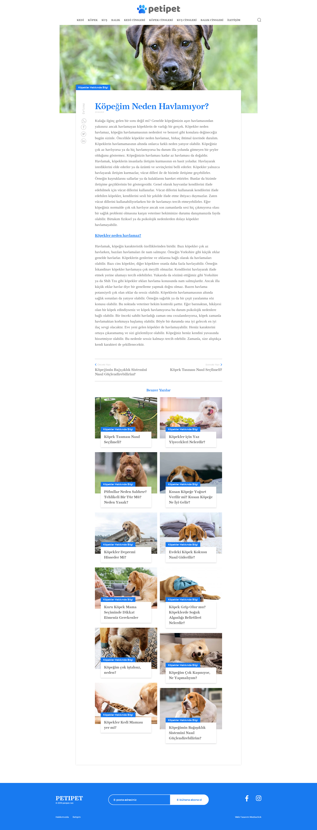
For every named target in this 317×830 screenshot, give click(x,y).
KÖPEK (93, 20)
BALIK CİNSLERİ (212, 20)
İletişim (77, 817)
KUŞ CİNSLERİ (187, 20)
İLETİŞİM (233, 20)
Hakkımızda (62, 817)
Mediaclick (255, 817)
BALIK (115, 20)
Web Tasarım (242, 817)
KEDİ (80, 20)
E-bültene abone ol (189, 799)
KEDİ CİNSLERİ (134, 20)
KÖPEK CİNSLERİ (161, 20)
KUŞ (104, 20)
